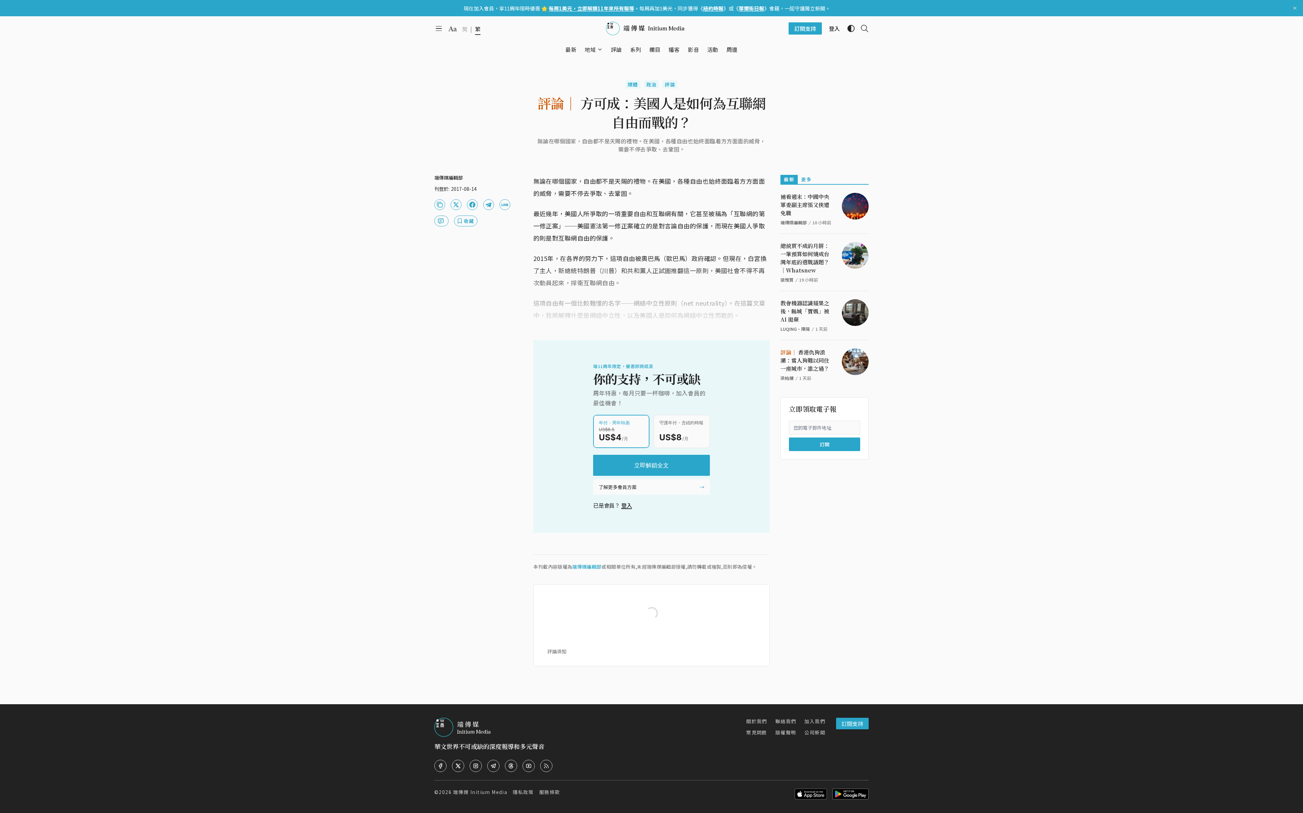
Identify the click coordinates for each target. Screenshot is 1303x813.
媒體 (633, 84)
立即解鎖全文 (651, 465)
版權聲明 (785, 732)
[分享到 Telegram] (488, 204)
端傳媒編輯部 (586, 566)
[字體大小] (453, 29)
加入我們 (814, 721)
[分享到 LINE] (504, 204)
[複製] (439, 204)
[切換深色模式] (848, 28)
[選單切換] (600, 49)
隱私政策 (523, 792)
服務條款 (549, 792)
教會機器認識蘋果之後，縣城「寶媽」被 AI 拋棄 (804, 311)
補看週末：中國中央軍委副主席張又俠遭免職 (804, 205)
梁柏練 (787, 378)
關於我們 (756, 721)
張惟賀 (787, 280)
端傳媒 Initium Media (480, 792)
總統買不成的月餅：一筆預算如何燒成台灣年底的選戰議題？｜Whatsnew (804, 258)
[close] (1294, 8)
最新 (789, 179)
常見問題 (756, 732)
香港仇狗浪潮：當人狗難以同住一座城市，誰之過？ (804, 360)
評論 (670, 84)
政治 (651, 84)
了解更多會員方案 (618, 487)
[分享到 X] (456, 204)
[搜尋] (862, 28)
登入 (626, 505)
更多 (806, 179)
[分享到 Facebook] (472, 204)
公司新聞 (814, 732)
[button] (590, 49)
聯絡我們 (785, 721)
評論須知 (556, 651)
